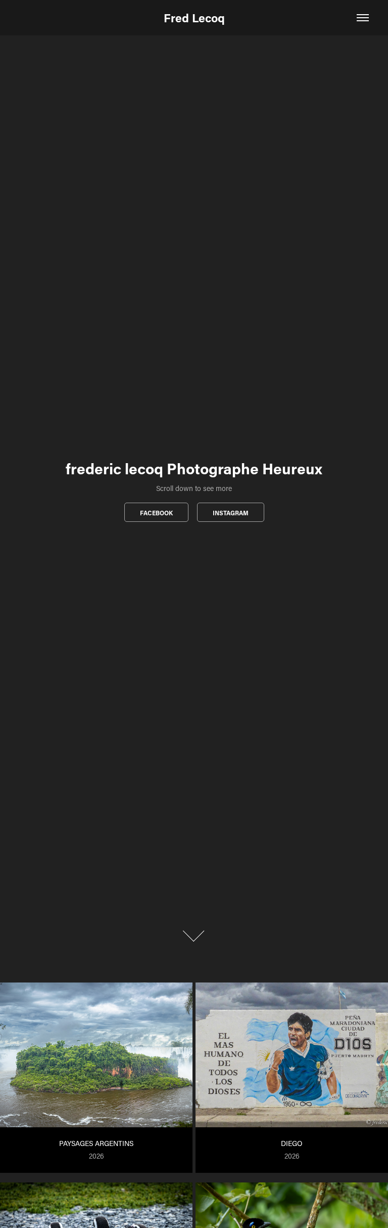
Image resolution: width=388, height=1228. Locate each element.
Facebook (156, 513)
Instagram (231, 513)
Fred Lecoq (194, 17)
